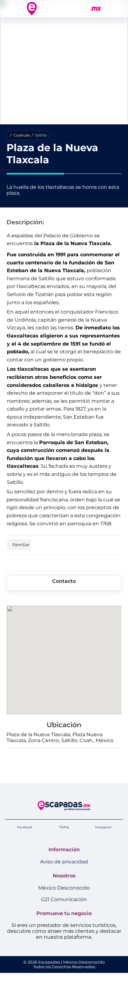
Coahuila (21, 135)
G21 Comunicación (64, 899)
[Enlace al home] (64, 8)
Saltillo (41, 135)
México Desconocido (64, 888)
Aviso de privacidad (64, 862)
